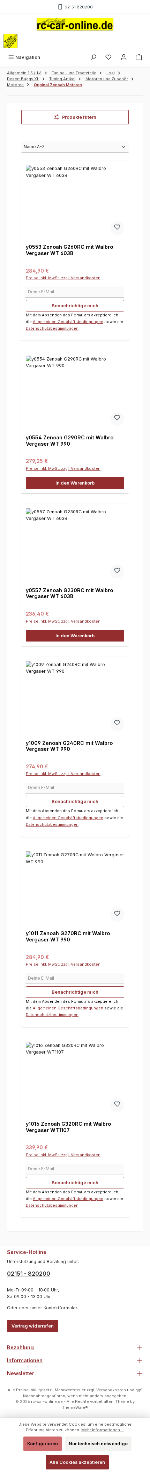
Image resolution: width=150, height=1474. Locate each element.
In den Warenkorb (75, 483)
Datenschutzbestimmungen (52, 328)
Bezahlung (20, 1347)
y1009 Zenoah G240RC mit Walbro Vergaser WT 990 (69, 746)
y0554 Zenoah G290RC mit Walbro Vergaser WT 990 (69, 440)
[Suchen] (93, 57)
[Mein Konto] (124, 57)
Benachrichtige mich (75, 305)
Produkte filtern (78, 117)
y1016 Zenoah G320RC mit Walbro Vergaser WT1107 (68, 1127)
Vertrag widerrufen (33, 1326)
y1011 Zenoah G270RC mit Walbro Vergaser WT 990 (68, 936)
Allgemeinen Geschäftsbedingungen (68, 321)
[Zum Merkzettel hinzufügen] (117, 228)
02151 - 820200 (28, 1273)
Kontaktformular (60, 1307)
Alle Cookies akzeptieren (77, 1462)
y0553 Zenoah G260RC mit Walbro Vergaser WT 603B (69, 250)
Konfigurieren (42, 1443)
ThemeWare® (75, 1407)
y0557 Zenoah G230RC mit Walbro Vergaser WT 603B (69, 593)
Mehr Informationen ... (102, 1429)
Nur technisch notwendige (98, 1443)
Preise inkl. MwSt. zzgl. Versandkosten (63, 277)
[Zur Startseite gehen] (75, 24)
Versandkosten (111, 1389)
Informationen (25, 1360)
